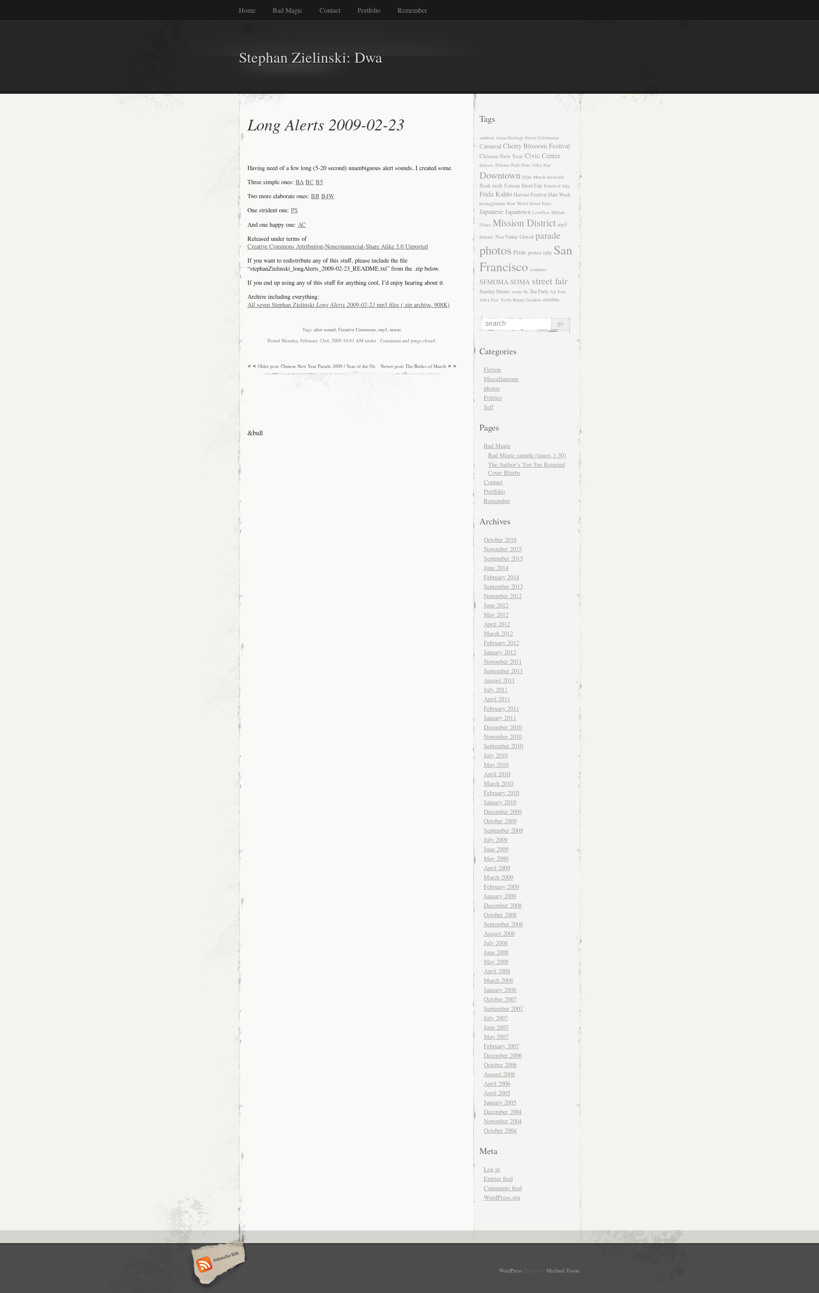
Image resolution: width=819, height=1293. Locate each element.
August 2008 (499, 933)
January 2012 (500, 652)
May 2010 (496, 765)
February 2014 (501, 577)
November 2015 (503, 549)
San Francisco (525, 258)
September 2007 (503, 1008)
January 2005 (500, 1102)
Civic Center (543, 155)
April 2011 (497, 699)
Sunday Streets (494, 291)
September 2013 (503, 586)
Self (489, 407)
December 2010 (503, 727)
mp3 (382, 329)
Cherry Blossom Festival (536, 145)
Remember (412, 10)
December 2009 (503, 811)
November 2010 (503, 736)
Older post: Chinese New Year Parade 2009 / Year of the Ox (316, 366)
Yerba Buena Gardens (520, 300)
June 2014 (496, 568)
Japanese (491, 211)
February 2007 (501, 1046)
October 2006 (500, 1065)
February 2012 (501, 643)
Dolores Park (507, 165)
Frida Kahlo (495, 194)
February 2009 (501, 886)
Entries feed (498, 1178)
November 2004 (503, 1121)
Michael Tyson (562, 1270)
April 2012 (497, 624)
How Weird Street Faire (529, 203)
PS (294, 210)
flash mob (490, 185)
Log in (492, 1169)
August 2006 (499, 1074)
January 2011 (500, 718)
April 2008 (497, 971)
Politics (493, 397)
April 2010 (497, 774)
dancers (486, 165)
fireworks (555, 177)
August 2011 (499, 680)
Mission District (524, 222)
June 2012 (496, 605)
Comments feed (503, 1188)
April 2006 (497, 1083)
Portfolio (368, 10)
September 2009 (503, 830)
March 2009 (498, 877)
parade (548, 235)
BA (300, 182)
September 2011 (503, 671)
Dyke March (533, 177)
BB (315, 196)
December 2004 (503, 1112)
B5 (319, 182)
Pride (519, 252)
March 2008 (498, 980)
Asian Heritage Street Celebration (527, 138)
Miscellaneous (501, 379)
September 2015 (503, 558)
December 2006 (503, 1055)
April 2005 (497, 1093)
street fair (549, 281)
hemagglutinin (492, 203)
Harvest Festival (530, 194)
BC (309, 182)
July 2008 (496, 943)
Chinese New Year (501, 156)
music (395, 329)
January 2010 (500, 802)
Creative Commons (357, 329)
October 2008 (500, 915)
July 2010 (496, 755)
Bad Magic (287, 10)
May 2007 (496, 1037)
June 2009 (496, 849)
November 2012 (503, 596)
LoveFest (540, 212)
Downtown (499, 174)
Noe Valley (506, 236)
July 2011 (496, 690)
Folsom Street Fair (523, 185)
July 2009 (496, 840)
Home (247, 10)
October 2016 (500, 539)
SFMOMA (493, 282)
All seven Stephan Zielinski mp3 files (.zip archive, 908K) (348, 305)
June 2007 (496, 1027)
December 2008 (503, 905)
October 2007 (500, 999)
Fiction (492, 369)
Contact (329, 10)
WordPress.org (502, 1197)
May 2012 (496, 614)
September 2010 (503, 746)
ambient (486, 138)
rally (547, 252)
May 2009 (496, 858)
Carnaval (490, 146)
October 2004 (500, 1130)
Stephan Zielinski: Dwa (310, 57)
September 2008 (503, 924)
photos (495, 250)
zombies (551, 299)
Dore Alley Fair (536, 165)
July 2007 (496, 1018)
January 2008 (500, 990)
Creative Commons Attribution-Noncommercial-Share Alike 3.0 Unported (337, 246)
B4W (327, 196)
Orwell (527, 236)
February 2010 (501, 793)
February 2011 (501, 708)
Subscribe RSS (217, 1265)
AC (302, 224)
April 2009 (497, 868)
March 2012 (498, 633)
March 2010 (498, 783)
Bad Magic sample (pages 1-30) (527, 455)
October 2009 (500, 821)
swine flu (519, 292)
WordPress (510, 1270)
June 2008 (496, 952)
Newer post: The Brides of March (413, 366)
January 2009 (500, 896)
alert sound (325, 329)
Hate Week (559, 194)
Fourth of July (556, 186)
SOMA (520, 281)
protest (534, 252)
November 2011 (503, 661)
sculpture (538, 269)
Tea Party (539, 291)
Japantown (518, 212)
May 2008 (496, 961)
